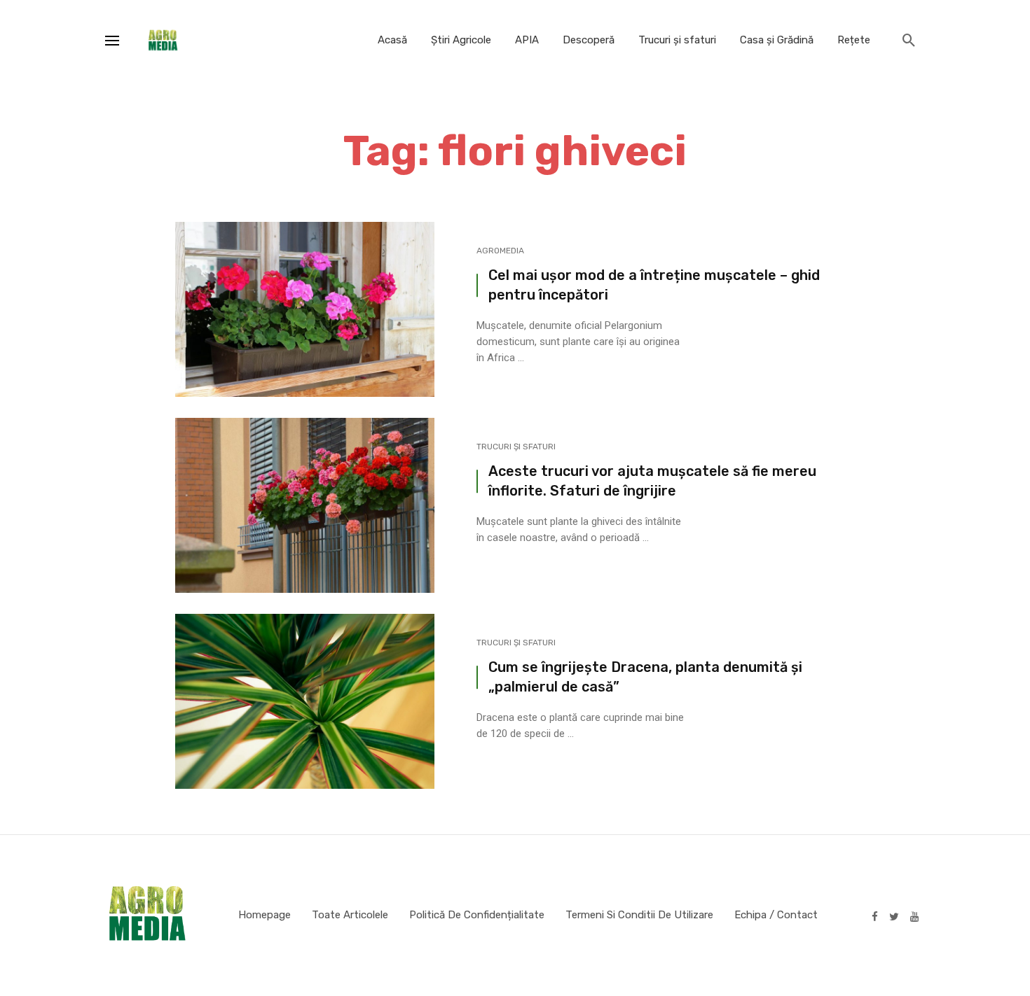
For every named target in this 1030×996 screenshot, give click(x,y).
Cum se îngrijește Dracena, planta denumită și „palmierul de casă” (645, 677)
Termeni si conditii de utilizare (639, 915)
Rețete (853, 40)
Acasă (392, 40)
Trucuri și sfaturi (677, 40)
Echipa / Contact (776, 915)
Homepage (264, 915)
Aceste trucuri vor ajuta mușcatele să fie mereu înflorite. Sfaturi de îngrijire (652, 481)
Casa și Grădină (776, 40)
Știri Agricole (461, 40)
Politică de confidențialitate (476, 915)
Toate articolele (350, 915)
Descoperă (588, 40)
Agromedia (500, 250)
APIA (527, 40)
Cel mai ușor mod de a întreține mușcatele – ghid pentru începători (654, 285)
